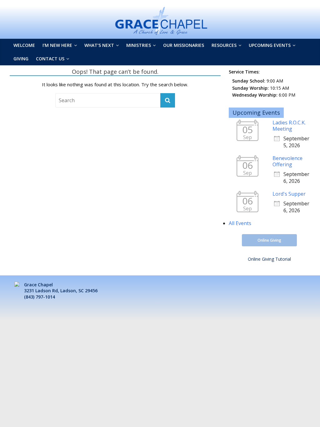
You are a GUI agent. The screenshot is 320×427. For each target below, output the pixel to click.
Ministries (138, 45)
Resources (224, 45)
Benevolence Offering (287, 161)
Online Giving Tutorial (269, 259)
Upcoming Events (270, 45)
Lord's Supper (289, 193)
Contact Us (50, 59)
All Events (240, 223)
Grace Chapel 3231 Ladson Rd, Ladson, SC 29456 (61, 288)
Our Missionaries (183, 45)
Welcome (24, 45)
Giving (20, 59)
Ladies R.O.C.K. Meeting (289, 125)
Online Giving (269, 240)
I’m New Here (57, 45)
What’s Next (99, 45)
